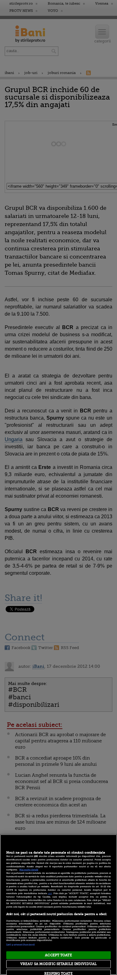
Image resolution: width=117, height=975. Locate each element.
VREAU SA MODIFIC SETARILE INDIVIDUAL (58, 964)
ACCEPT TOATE (58, 955)
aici (50, 893)
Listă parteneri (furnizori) (20, 944)
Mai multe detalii (28, 870)
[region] (58, 904)
